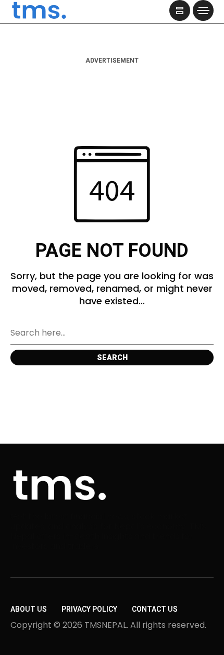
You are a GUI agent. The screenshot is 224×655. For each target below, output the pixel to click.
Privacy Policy (89, 609)
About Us (28, 609)
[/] (179, 10)
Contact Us (155, 609)
